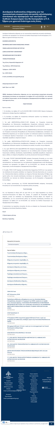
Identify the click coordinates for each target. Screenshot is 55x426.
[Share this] (44, 26)
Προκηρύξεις (33, 398)
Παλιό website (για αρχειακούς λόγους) (34, 376)
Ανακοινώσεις (34, 384)
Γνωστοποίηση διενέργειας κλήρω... (17, 253)
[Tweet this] (47, 26)
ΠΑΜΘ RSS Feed (11, 291)
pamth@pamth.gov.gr (13, 398)
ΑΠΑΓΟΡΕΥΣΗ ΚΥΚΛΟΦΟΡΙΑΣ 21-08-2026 (19, 333)
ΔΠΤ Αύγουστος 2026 (13, 294)
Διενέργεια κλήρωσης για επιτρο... (17, 267)
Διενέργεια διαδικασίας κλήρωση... (17, 281)
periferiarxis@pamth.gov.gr (14, 390)
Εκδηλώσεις (34, 390)
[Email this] (41, 26)
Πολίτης (34, 396)
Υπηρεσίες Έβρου (21, 390)
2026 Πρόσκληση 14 (13, 313)
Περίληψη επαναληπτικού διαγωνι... (17, 274)
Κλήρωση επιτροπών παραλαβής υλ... (18, 260)
